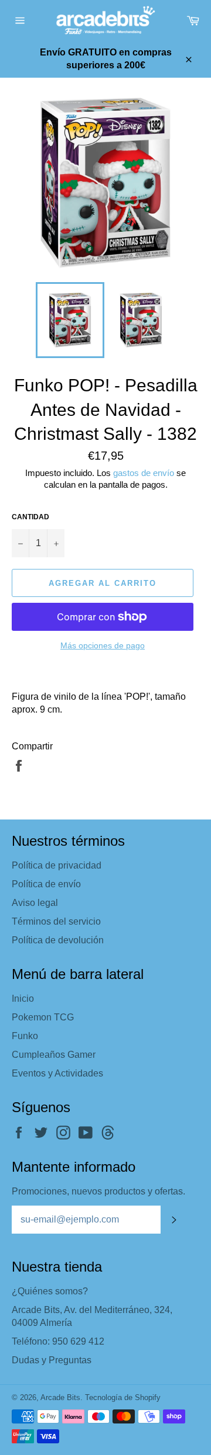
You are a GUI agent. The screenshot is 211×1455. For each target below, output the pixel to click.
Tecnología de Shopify (123, 1397)
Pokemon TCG (43, 1017)
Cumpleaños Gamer (54, 1055)
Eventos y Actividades (57, 1073)
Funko (25, 1036)
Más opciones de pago (102, 645)
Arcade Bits (60, 1397)
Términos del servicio (56, 921)
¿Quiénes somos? (50, 1291)
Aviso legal (35, 903)
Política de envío (46, 884)
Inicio (23, 998)
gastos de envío (143, 473)
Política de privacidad (56, 865)
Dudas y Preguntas (51, 1360)
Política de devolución (58, 940)
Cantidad (30, 517)
